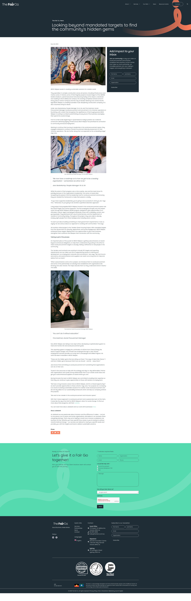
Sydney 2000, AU (95, 552)
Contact (77, 532)
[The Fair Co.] (10, 4)
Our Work (145, 4)
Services (136, 4)
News (154, 4)
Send (100, 506)
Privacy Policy (93, 591)
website (76, 403)
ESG (99, 470)
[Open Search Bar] (187, 4)
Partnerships (78, 528)
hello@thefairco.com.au (97, 534)
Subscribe (114, 87)
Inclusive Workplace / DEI (105, 468)
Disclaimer (105, 591)
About (127, 4)
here (94, 407)
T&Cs (99, 591)
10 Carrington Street (96, 549)
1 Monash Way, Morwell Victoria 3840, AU (97, 543)
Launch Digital (119, 591)
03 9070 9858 (94, 532)
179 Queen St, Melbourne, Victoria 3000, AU (97, 528)
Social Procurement (103, 466)
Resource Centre (163, 4)
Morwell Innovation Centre (98, 540)
